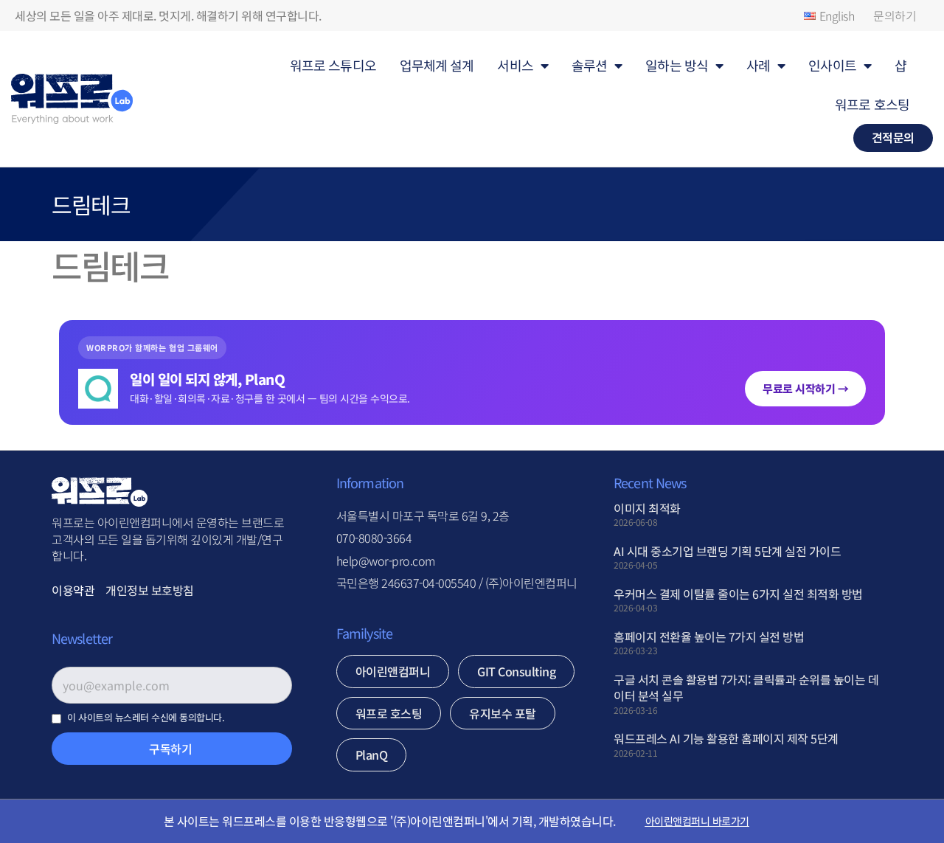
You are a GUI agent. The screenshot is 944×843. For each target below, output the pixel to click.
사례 (758, 64)
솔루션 (589, 64)
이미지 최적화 (647, 508)
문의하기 (894, 15)
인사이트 (832, 64)
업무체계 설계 (437, 64)
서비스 (514, 64)
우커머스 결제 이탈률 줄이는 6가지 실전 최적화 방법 (738, 594)
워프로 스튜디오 (333, 64)
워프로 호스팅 (872, 104)
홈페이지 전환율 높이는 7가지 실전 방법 (709, 636)
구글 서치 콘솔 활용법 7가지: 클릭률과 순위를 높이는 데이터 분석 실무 (746, 687)
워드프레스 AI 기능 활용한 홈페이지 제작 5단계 (726, 738)
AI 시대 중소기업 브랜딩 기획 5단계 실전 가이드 (727, 551)
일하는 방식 (676, 64)
